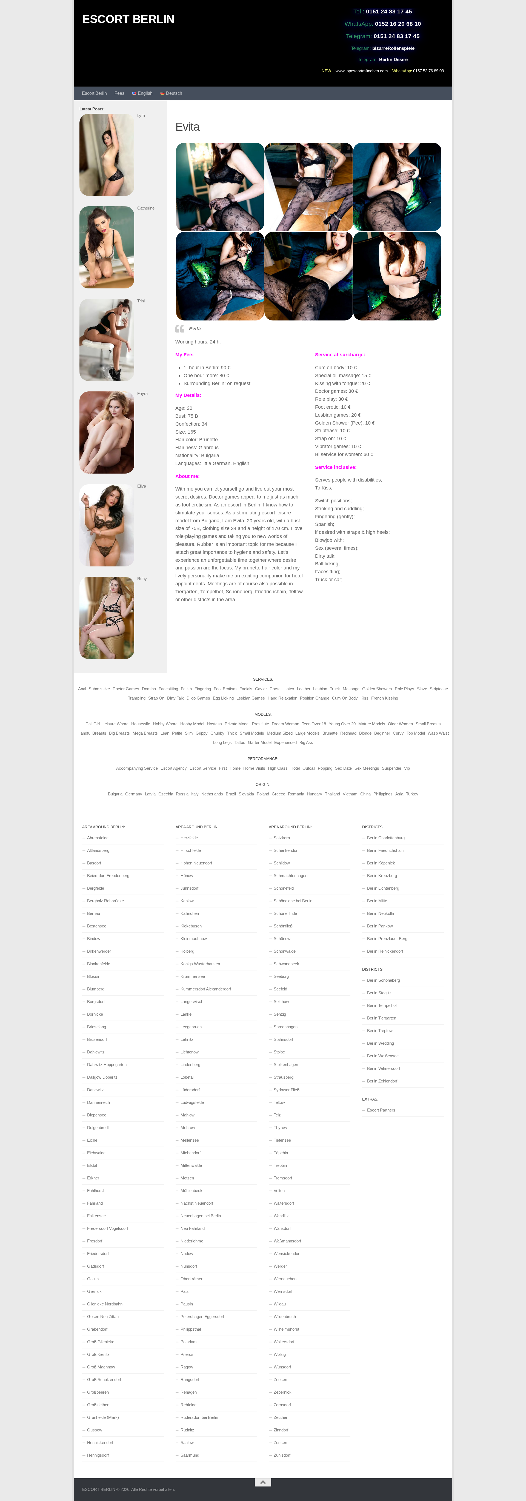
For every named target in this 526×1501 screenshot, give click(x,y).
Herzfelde (189, 837)
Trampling (136, 698)
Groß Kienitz (98, 1354)
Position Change (314, 698)
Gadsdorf (95, 1266)
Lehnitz (187, 1039)
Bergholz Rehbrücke (105, 900)
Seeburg (281, 976)
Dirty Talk (175, 698)
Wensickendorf (287, 1253)
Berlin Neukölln (380, 913)
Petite (177, 733)
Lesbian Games (250, 698)
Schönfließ (283, 926)
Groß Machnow (101, 1367)
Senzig (280, 1014)
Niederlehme (192, 1241)
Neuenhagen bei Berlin (201, 1215)
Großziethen (98, 1404)
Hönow (187, 875)
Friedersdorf (98, 1253)
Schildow (282, 863)
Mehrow (188, 1127)
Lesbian (320, 688)
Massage (351, 688)
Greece (278, 794)
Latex (289, 688)
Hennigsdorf (98, 1455)
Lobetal (187, 1077)
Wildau (280, 1304)
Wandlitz (281, 1215)
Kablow (187, 900)
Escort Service (203, 768)
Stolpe (279, 1052)
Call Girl (92, 723)
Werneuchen (285, 1278)
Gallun (93, 1278)
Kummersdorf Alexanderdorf (206, 989)
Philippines (383, 794)
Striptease (439, 688)
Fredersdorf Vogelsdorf (107, 1228)
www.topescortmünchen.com (362, 70)
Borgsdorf (96, 1001)
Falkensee (96, 1215)
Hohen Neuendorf (196, 863)
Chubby (217, 733)
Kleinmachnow (194, 938)
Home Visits (254, 768)
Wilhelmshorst (286, 1329)
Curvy (398, 733)
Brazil (231, 794)
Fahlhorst (95, 1190)
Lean (165, 733)
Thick (232, 733)
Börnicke (95, 1014)
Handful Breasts (92, 733)
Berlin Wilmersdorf (383, 1068)
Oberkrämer (191, 1278)
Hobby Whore (165, 723)
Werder (280, 1266)
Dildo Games (198, 698)
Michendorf (191, 1152)
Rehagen (189, 1392)
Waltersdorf (284, 1203)
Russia (182, 794)
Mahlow (188, 1115)
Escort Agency (174, 768)
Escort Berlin (94, 93)
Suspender (391, 768)
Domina (149, 688)
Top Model (416, 733)
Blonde (365, 733)
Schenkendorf (286, 850)
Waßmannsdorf (287, 1241)
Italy (195, 794)
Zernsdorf (282, 1404)
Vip (407, 768)
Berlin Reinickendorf (385, 951)
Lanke (186, 1014)
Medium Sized (280, 733)
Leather (303, 688)
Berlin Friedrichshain (385, 850)
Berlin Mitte (377, 900)
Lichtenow (190, 1052)
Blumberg (95, 989)
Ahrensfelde (97, 837)
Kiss (364, 698)
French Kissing (384, 698)
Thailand (332, 794)
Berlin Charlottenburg (386, 837)
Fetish (186, 688)
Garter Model (259, 742)
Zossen (280, 1442)
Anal (82, 688)
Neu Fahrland (193, 1228)
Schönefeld (284, 888)
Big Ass (306, 742)
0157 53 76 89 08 (428, 70)
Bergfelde (95, 888)
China (365, 794)
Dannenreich (98, 1102)
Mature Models (371, 723)
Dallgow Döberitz (102, 1077)
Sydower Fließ (286, 1089)
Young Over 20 (342, 723)
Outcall (308, 768)
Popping (325, 768)
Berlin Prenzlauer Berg (387, 938)
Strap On (156, 698)
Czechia (165, 794)
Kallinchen (190, 913)
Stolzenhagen (286, 1064)
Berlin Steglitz (379, 992)
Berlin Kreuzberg (382, 875)
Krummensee (193, 976)
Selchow (281, 1001)
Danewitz (95, 1089)
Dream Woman (285, 723)
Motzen (187, 1178)
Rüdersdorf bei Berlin (199, 1417)
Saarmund (190, 1455)
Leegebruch (191, 1026)
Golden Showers (377, 688)
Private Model (237, 723)
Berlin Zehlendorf (382, 1081)
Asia (399, 794)
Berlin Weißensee (383, 1055)
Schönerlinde (285, 913)
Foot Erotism (225, 688)
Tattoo (240, 742)
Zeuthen (281, 1417)
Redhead (348, 733)
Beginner (382, 733)
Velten (279, 1190)
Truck (335, 688)
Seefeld (280, 989)
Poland (263, 794)
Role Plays (404, 688)
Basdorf (94, 863)
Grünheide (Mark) (103, 1417)
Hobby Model (192, 723)
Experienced (285, 742)
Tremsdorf (283, 1178)
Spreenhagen (286, 1026)
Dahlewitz (96, 1052)
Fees (119, 93)
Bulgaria (115, 794)
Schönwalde (285, 951)
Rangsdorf (190, 1379)
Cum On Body (345, 698)
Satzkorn (282, 837)
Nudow (187, 1253)
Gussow (94, 1430)
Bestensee (96, 926)
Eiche (92, 1140)
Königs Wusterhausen (200, 963)
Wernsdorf (283, 1291)
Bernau (93, 913)
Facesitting (168, 688)
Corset (276, 688)
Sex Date (343, 768)
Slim (189, 733)
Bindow (93, 938)
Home (235, 768)
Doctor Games (126, 688)
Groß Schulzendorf (104, 1379)
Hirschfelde (191, 850)
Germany (133, 794)
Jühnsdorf (189, 888)
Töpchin (281, 1152)
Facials (245, 688)
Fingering (203, 688)
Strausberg (283, 1077)
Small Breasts (428, 723)
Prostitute (260, 723)
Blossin (93, 976)
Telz (277, 1115)
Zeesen (280, 1379)
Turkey (412, 794)
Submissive (99, 688)
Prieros (187, 1354)
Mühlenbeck (191, 1190)
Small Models (252, 733)
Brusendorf (97, 1039)
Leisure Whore (115, 723)
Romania (296, 794)
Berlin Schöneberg (383, 980)
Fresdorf (94, 1241)
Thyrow (280, 1127)
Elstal (92, 1165)
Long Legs (222, 742)
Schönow (282, 938)
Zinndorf (281, 1430)
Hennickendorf (100, 1442)
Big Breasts (119, 733)
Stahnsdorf (283, 1039)
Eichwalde (96, 1152)
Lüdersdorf (190, 1089)
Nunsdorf (189, 1266)
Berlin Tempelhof (382, 1005)
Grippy (202, 733)
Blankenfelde (98, 963)
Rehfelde (188, 1404)
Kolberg (187, 951)
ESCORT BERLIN (128, 19)
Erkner (93, 1178)
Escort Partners (381, 1110)
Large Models (307, 733)
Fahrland (95, 1203)
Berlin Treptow (380, 1030)
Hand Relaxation (282, 698)
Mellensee (190, 1140)
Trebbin (280, 1165)
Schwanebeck (286, 963)
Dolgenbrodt (98, 1127)
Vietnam (350, 794)
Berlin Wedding (380, 1043)
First (223, 768)
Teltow (279, 1102)
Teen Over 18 (314, 723)
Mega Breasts (145, 733)
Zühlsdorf (282, 1455)
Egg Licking (223, 698)
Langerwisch (192, 1001)
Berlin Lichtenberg (383, 888)
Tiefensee (282, 1140)
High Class (278, 768)
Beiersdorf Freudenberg (108, 875)
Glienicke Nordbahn (104, 1304)
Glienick (94, 1291)
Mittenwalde (191, 1165)
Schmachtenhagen (290, 875)
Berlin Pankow (380, 926)
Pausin (187, 1304)
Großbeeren (98, 1392)
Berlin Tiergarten (381, 1018)
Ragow (187, 1367)
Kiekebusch (191, 926)
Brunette (330, 733)
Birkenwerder (99, 951)
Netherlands (212, 794)
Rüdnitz (187, 1430)
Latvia (150, 794)
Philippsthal (191, 1329)
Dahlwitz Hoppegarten (107, 1064)
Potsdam (189, 1341)
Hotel (295, 768)
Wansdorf (282, 1228)
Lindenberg (190, 1064)
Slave (422, 688)
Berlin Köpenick (381, 863)
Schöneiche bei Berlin (293, 900)
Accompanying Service (137, 768)
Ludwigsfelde (192, 1102)
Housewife (140, 723)
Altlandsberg (98, 850)
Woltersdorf (284, 1341)
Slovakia (246, 794)
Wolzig (280, 1354)
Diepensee (96, 1115)
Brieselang (96, 1026)
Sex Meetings (367, 768)
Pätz (185, 1291)
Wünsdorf (282, 1367)
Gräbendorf (97, 1329)
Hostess (214, 723)
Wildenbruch (285, 1316)
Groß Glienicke (100, 1341)
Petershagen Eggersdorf (202, 1316)
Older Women (400, 723)
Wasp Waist (438, 733)
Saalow (187, 1442)
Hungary (314, 794)
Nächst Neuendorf (197, 1203)
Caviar (261, 688)
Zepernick (282, 1392)
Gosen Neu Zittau (103, 1316)
